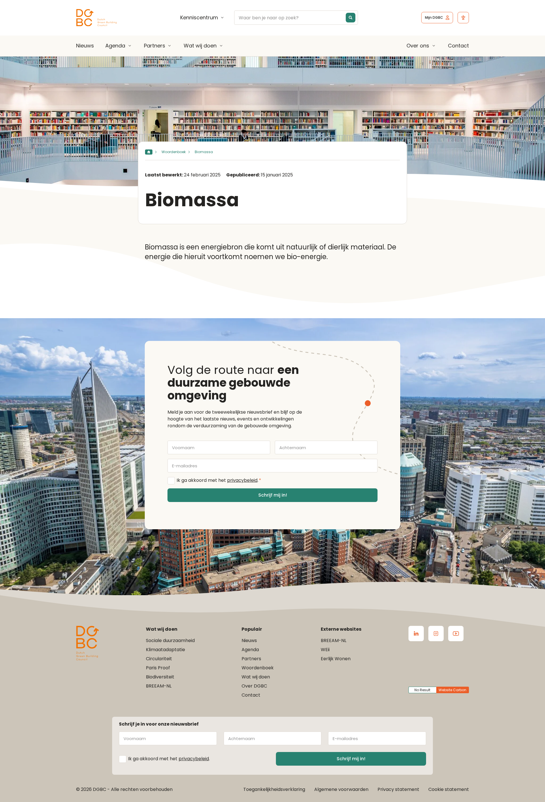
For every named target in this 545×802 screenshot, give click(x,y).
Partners (154, 45)
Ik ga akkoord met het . (219, 480)
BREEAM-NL (158, 686)
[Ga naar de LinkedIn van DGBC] (416, 633)
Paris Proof (158, 667)
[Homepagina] (148, 152)
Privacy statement (398, 789)
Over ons (417, 45)
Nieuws (85, 45)
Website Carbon (452, 690)
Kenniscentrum (199, 17)
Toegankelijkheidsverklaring (274, 789)
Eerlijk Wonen (336, 658)
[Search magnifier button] (350, 17)
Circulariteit (159, 658)
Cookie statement (448, 789)
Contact (458, 45)
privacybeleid (242, 480)
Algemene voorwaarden (341, 789)
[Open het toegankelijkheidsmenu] (463, 17)
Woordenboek (174, 151)
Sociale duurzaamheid (170, 640)
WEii (325, 649)
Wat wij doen (200, 45)
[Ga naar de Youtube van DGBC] (456, 633)
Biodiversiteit (160, 677)
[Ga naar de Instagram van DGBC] (436, 633)
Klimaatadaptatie (165, 649)
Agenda (115, 45)
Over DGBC (254, 686)
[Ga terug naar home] (96, 17)
